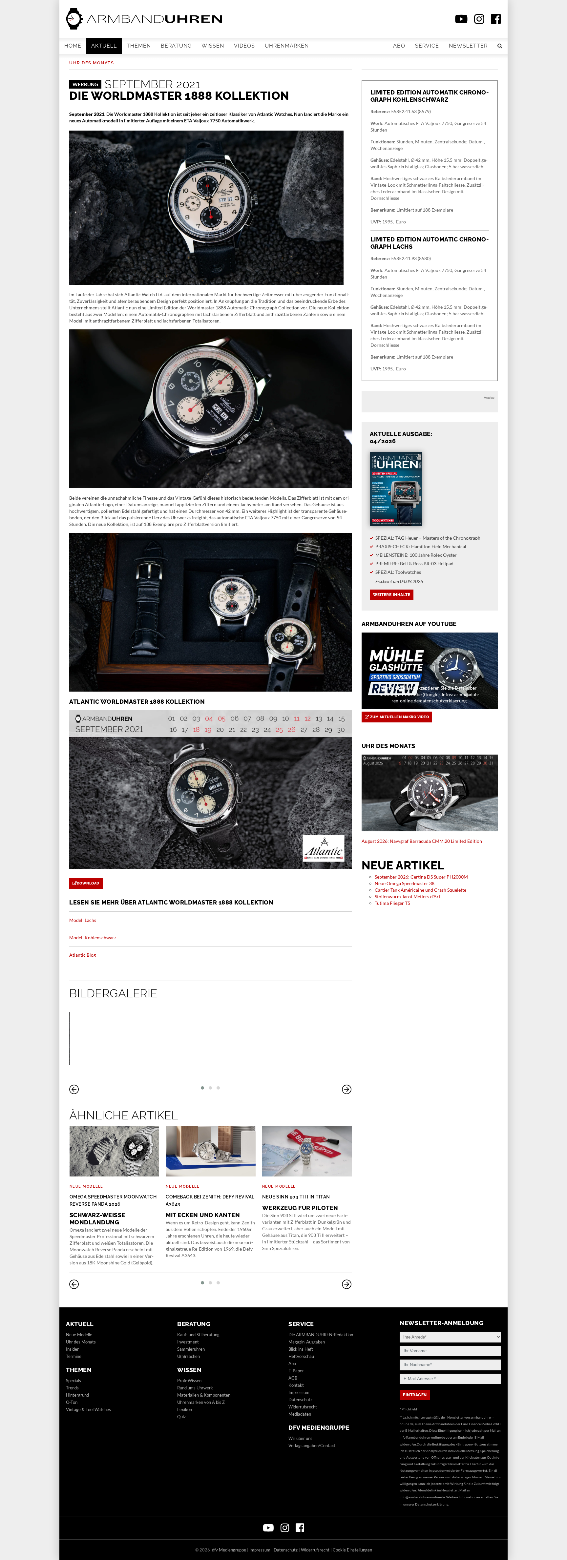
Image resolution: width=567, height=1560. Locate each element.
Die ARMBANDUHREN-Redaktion (320, 1334)
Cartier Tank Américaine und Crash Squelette (420, 890)
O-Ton (71, 1402)
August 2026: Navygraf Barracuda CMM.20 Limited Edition (422, 841)
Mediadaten (299, 1414)
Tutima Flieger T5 (392, 903)
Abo (399, 46)
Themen (139, 46)
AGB (292, 1378)
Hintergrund (77, 1395)
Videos (244, 46)
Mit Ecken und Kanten (210, 1206)
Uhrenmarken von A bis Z (201, 1402)
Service (427, 46)
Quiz (181, 1416)
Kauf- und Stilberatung (198, 1334)
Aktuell (104, 46)
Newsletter (468, 46)
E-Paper (296, 1370)
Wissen (212, 46)
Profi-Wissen (189, 1380)
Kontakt (296, 1385)
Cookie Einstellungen (352, 1549)
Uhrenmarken (287, 46)
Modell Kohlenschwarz (92, 937)
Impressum (298, 1392)
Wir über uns (300, 1438)
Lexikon (184, 1409)
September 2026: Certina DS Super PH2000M (421, 877)
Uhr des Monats (91, 62)
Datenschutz (300, 1399)
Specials (73, 1380)
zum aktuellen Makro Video (399, 717)
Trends (72, 1387)
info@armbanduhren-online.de (422, 1437)
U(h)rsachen (188, 1356)
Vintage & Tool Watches (88, 1409)
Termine (73, 1356)
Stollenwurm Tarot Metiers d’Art (407, 896)
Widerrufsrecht (302, 1406)
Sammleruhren (191, 1349)
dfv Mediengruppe (318, 1427)
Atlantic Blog (82, 955)
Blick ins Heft (300, 1349)
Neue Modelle (86, 1186)
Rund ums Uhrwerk (195, 1387)
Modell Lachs (82, 920)
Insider (72, 1349)
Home (72, 46)
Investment (188, 1341)
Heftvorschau (301, 1356)
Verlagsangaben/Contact (311, 1445)
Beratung (176, 46)
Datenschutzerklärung (431, 1504)
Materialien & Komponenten (203, 1395)
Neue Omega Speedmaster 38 (404, 883)
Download (88, 883)
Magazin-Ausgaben (306, 1341)
